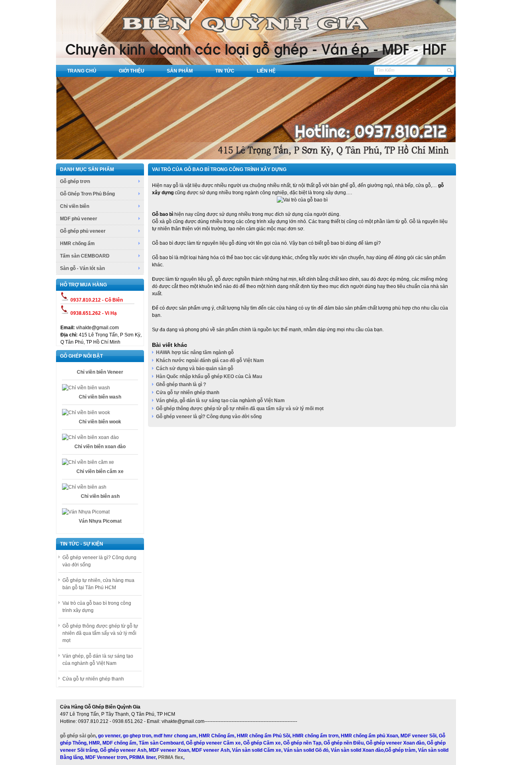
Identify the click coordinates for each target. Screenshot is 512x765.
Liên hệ (266, 71)
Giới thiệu (131, 71)
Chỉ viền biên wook (100, 420)
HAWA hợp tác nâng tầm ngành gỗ (195, 352)
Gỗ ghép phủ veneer (83, 231)
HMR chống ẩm (77, 243)
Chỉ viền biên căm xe (100, 469)
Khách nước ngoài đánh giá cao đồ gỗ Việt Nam (210, 360)
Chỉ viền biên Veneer (100, 370)
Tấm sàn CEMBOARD (85, 256)
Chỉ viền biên (74, 206)
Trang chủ (81, 71)
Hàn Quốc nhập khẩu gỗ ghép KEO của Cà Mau (209, 376)
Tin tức (224, 71)
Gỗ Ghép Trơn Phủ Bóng (87, 194)
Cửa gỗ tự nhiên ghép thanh (93, 679)
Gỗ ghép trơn (75, 181)
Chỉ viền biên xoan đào (100, 444)
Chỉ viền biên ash (100, 494)
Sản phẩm (180, 71)
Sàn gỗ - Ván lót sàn (82, 268)
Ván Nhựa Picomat (100, 519)
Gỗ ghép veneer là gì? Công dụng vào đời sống (209, 416)
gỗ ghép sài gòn (78, 736)
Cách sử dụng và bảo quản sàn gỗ (194, 368)
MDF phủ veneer (78, 218)
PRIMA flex (170, 757)
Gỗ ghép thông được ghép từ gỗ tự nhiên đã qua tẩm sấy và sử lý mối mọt (100, 633)
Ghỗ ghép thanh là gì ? (181, 384)
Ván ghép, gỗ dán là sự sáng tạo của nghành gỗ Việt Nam (220, 400)
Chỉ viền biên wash (100, 395)
